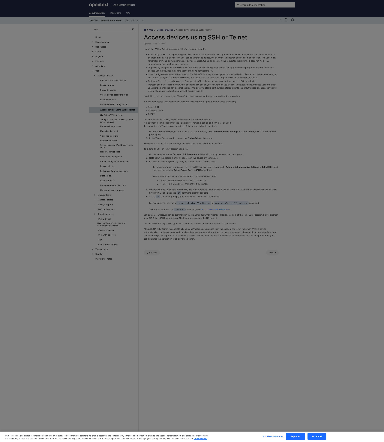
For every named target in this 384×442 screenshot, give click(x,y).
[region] (192, 436)
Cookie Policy (200, 439)
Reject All (295, 436)
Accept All (317, 436)
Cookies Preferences (273, 436)
